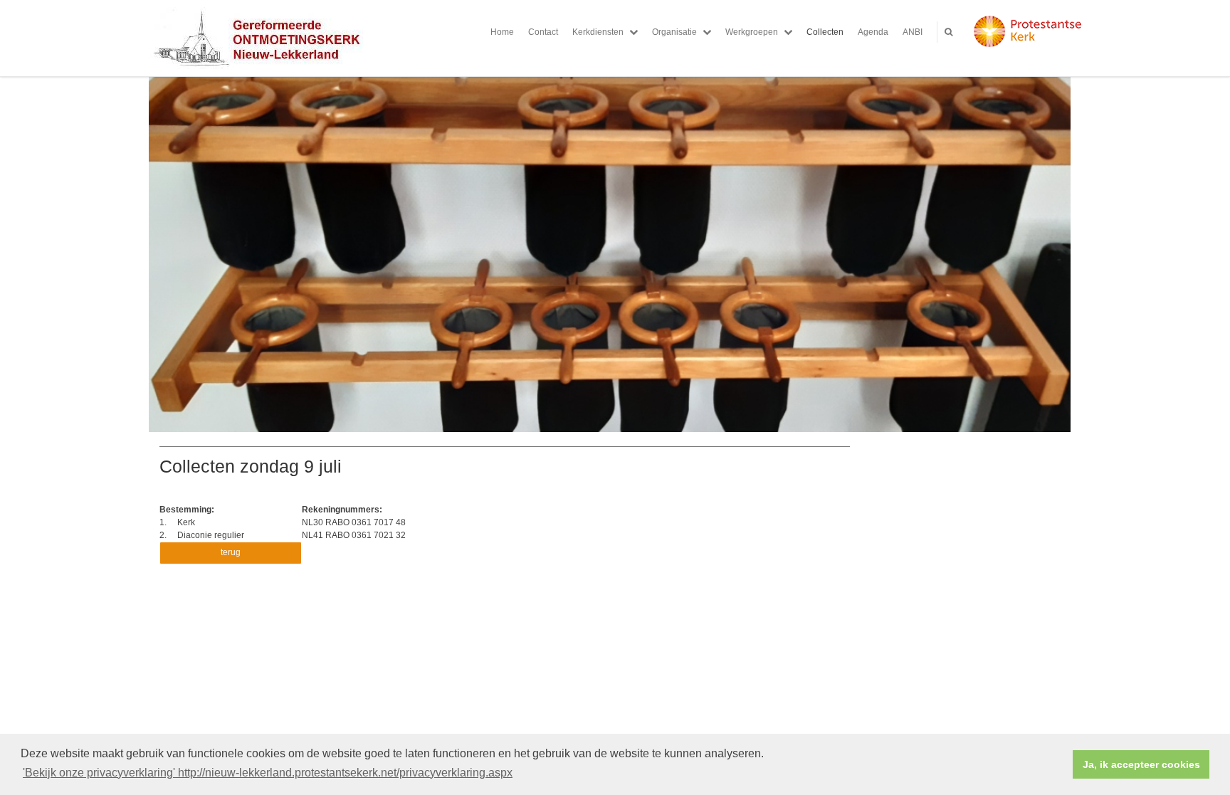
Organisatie (674, 32)
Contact (543, 32)
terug (231, 552)
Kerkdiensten (598, 32)
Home (502, 32)
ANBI (912, 32)
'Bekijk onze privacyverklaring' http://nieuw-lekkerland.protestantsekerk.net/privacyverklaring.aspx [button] (267, 773)
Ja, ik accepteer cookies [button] (1141, 764)
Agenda (873, 32)
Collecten (824, 32)
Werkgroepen (751, 32)
